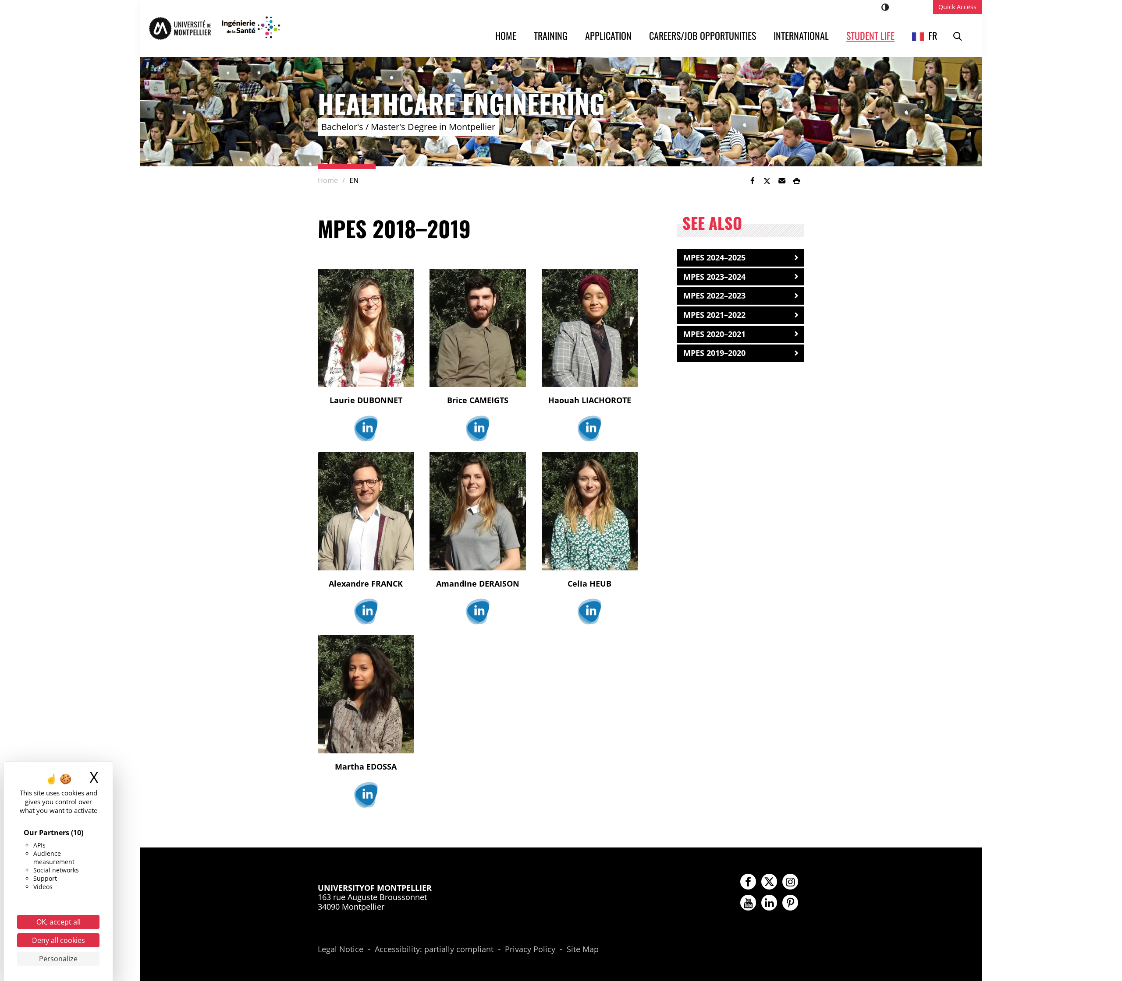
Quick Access (957, 7)
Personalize (58, 958)
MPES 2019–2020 (714, 353)
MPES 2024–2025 (714, 257)
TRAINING (551, 35)
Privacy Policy (530, 949)
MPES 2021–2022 (714, 314)
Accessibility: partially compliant (434, 949)
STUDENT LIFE (870, 35)
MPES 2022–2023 (714, 295)
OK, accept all (58, 922)
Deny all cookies (58, 940)
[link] (752, 180)
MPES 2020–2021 (714, 334)
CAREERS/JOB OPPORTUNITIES (702, 35)
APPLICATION (608, 35)
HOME (505, 35)
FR (932, 35)
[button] (781, 180)
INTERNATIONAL (801, 35)
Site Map (583, 949)
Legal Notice (340, 949)
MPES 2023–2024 (714, 276)
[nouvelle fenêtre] (366, 428)
